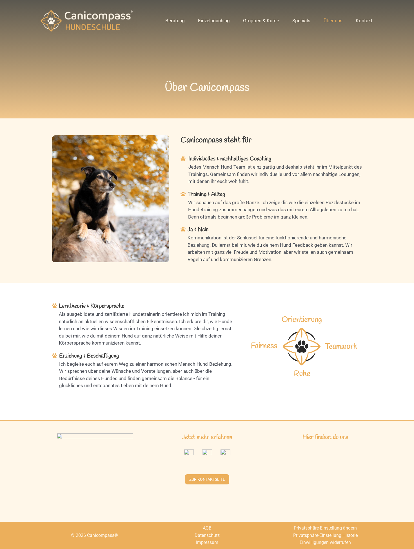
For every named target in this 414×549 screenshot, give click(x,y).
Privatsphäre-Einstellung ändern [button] (325, 528)
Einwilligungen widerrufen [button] (325, 542)
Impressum (207, 542)
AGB (207, 528)
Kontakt (364, 20)
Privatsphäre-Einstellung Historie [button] (325, 535)
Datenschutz (207, 535)
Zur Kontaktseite (207, 479)
